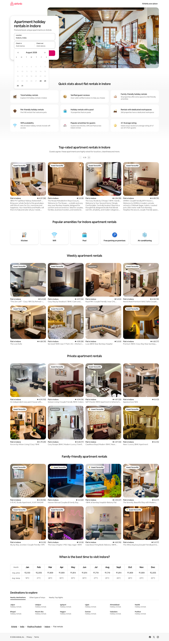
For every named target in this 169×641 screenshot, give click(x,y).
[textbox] (24, 46)
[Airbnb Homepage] (16, 3)
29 (45, 81)
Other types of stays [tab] (37, 597)
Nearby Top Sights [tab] (56, 597)
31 (22, 86)
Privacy (29, 637)
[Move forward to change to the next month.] (45, 52)
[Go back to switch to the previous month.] (18, 52)
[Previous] (80, 157)
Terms (36, 637)
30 (18, 86)
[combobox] (34, 37)
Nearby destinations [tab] (18, 597)
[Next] (89, 157)
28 (40, 81)
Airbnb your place (150, 3)
